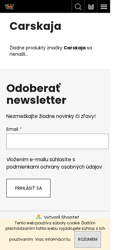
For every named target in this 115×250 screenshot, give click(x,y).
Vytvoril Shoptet (61, 217)
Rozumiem (87, 239)
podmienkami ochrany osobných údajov (54, 166)
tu (68, 239)
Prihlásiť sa (28, 188)
